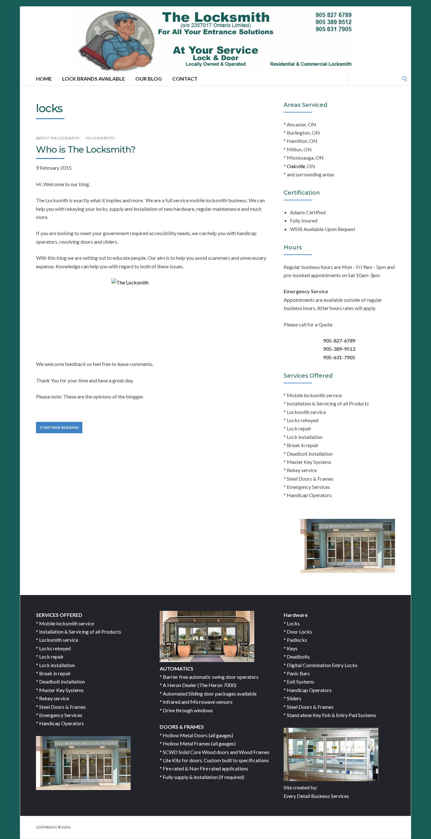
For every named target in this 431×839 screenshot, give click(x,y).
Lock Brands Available (93, 79)
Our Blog (148, 79)
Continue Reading (59, 427)
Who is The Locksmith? (85, 149)
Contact (185, 79)
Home (44, 79)
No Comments (100, 138)
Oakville (296, 166)
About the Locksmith (57, 138)
